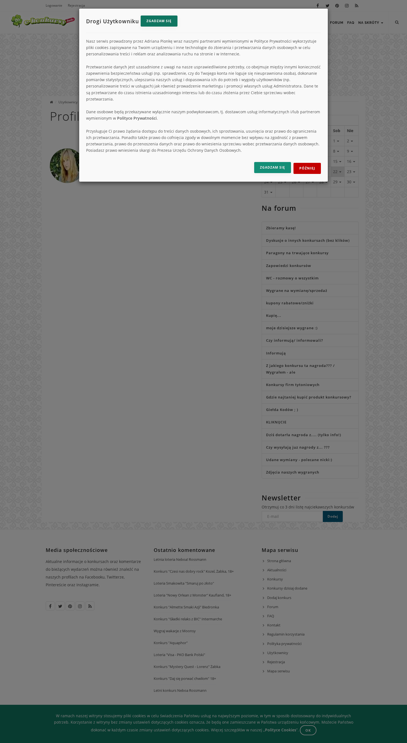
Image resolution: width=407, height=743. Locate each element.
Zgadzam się (159, 21)
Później (307, 168)
